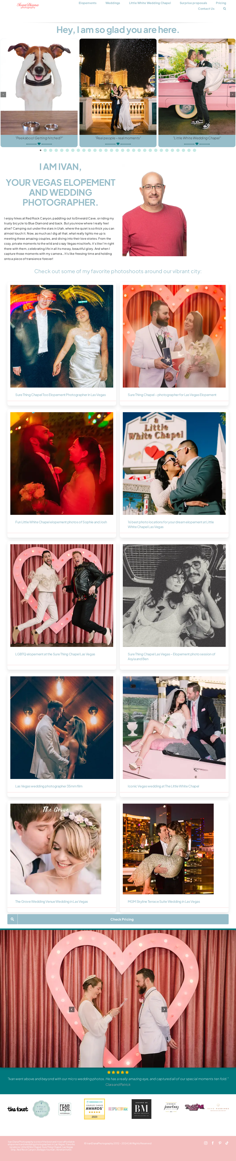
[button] (224, 8)
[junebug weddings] (171, 1098)
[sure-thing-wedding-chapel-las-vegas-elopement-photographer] (174, 546)
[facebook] (212, 1143)
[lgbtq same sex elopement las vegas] (61, 546)
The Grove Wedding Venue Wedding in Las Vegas (51, 901)
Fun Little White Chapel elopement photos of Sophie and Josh (61, 522)
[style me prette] (41, 1102)
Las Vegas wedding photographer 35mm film (48, 786)
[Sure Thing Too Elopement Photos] (61, 286)
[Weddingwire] (94, 1100)
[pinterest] (220, 1143)
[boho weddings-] (218, 1105)
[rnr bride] (194, 1098)
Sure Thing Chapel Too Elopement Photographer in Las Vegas (60, 395)
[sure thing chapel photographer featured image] (174, 286)
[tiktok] (227, 1143)
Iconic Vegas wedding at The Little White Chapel (163, 786)
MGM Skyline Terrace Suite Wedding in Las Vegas (164, 901)
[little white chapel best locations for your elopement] (174, 414)
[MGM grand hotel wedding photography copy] (168, 805)
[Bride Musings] (141, 1100)
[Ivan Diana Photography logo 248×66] (28, 4)
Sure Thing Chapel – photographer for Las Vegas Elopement (172, 395)
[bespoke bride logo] (118, 1106)
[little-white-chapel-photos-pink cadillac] (174, 678)
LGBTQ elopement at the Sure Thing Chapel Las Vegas (55, 654)
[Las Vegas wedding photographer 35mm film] (61, 678)
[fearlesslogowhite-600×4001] (64, 1103)
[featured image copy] (61, 414)
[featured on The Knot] (17, 1108)
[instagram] (205, 1143)
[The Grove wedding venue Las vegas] (55, 805)
